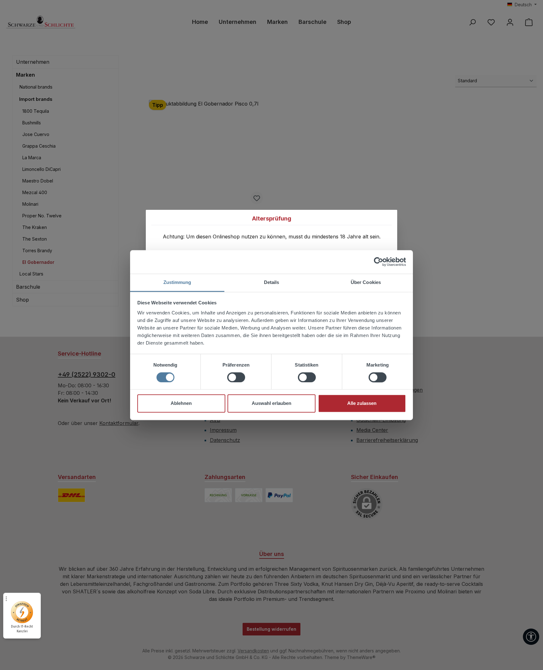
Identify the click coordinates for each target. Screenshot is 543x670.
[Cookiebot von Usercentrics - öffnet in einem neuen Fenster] (378, 261)
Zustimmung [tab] (177, 282)
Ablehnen (181, 403)
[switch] (236, 377)
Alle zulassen (361, 403)
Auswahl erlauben (271, 403)
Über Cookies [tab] (366, 282)
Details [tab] (271, 282)
